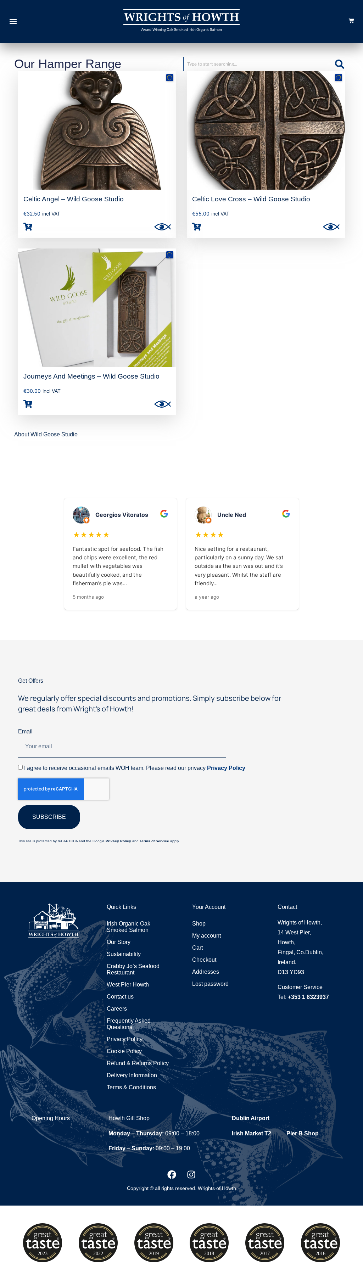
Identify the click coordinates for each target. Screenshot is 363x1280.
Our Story (118, 942)
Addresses (205, 972)
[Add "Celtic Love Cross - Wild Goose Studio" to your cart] (196, 226)
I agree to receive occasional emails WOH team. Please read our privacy (134, 768)
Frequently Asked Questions (129, 1024)
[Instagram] (191, 1174)
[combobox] (257, 64)
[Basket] (351, 20)
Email (25, 731)
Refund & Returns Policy (138, 1063)
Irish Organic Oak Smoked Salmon (128, 927)
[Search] (340, 64)
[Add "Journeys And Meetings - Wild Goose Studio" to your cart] (27, 404)
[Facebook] (172, 1174)
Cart (197, 948)
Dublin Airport (250, 1118)
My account (206, 936)
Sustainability (124, 954)
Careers (117, 1009)
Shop (199, 924)
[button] (13, 21)
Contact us (120, 997)
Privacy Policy (226, 768)
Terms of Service (154, 841)
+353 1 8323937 (308, 997)
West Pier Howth (128, 985)
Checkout (204, 960)
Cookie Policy (124, 1051)
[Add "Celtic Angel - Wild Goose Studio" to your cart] (27, 226)
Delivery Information (132, 1075)
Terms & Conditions (131, 1087)
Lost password (210, 984)
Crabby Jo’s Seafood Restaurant (133, 969)
